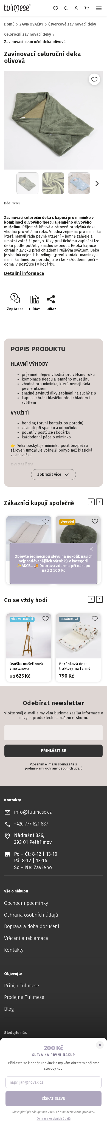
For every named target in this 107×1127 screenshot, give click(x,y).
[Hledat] (66, 8)
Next (100, 502)
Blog (9, 1009)
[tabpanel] (28, 647)
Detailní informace (24, 273)
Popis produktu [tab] (38, 349)
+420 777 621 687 (31, 824)
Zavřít (86, 319)
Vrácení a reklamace (26, 938)
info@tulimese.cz (33, 812)
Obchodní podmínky (26, 903)
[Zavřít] (100, 1045)
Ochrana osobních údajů (31, 915)
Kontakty (13, 950)
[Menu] (98, 8)
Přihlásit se (53, 750)
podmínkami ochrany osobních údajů (53, 768)
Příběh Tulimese (21, 986)
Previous (92, 502)
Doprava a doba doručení (31, 926)
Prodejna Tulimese (24, 997)
